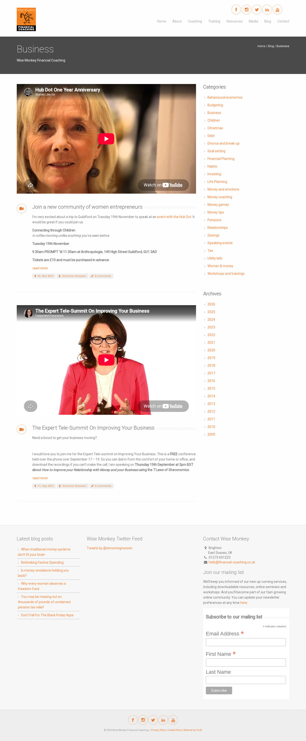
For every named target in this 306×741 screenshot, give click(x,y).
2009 (211, 434)
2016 (211, 381)
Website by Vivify (193, 730)
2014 (211, 396)
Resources (235, 21)
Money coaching (220, 197)
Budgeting (215, 105)
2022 (211, 335)
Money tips (216, 212)
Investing (214, 174)
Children (214, 120)
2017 (211, 373)
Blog (267, 21)
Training (214, 21)
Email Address (225, 633)
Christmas (215, 128)
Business (214, 113)
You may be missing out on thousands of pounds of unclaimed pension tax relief (44, 602)
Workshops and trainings (226, 273)
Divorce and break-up (224, 143)
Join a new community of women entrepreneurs (87, 207)
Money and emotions (223, 189)
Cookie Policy (175, 730)
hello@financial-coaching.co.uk (232, 562)
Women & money (220, 266)
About (177, 21)
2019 (211, 358)
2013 (211, 404)
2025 (211, 312)
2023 (211, 327)
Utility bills (215, 258)
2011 (211, 419)
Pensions (214, 220)
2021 (211, 342)
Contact (283, 21)
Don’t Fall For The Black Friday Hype (47, 615)
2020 (211, 350)
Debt (211, 136)
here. (244, 603)
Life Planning (217, 182)
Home (161, 21)
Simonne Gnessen (73, 276)
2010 (211, 427)
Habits (212, 166)
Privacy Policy (158, 730)
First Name (221, 654)
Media (253, 21)
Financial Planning (221, 159)
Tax (210, 251)
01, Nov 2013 (45, 276)
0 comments (102, 276)
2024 (211, 319)
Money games (218, 205)
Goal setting (216, 151)
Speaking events (220, 243)
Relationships (218, 228)
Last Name (218, 672)
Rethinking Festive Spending (42, 562)
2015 (211, 388)
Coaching (195, 21)
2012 (211, 411)
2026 (211, 304)
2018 (211, 365)
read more (39, 268)
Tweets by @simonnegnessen (109, 548)
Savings (213, 235)
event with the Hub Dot (174, 217)
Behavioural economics (225, 97)
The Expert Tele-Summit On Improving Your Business (93, 428)
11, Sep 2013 (45, 486)
